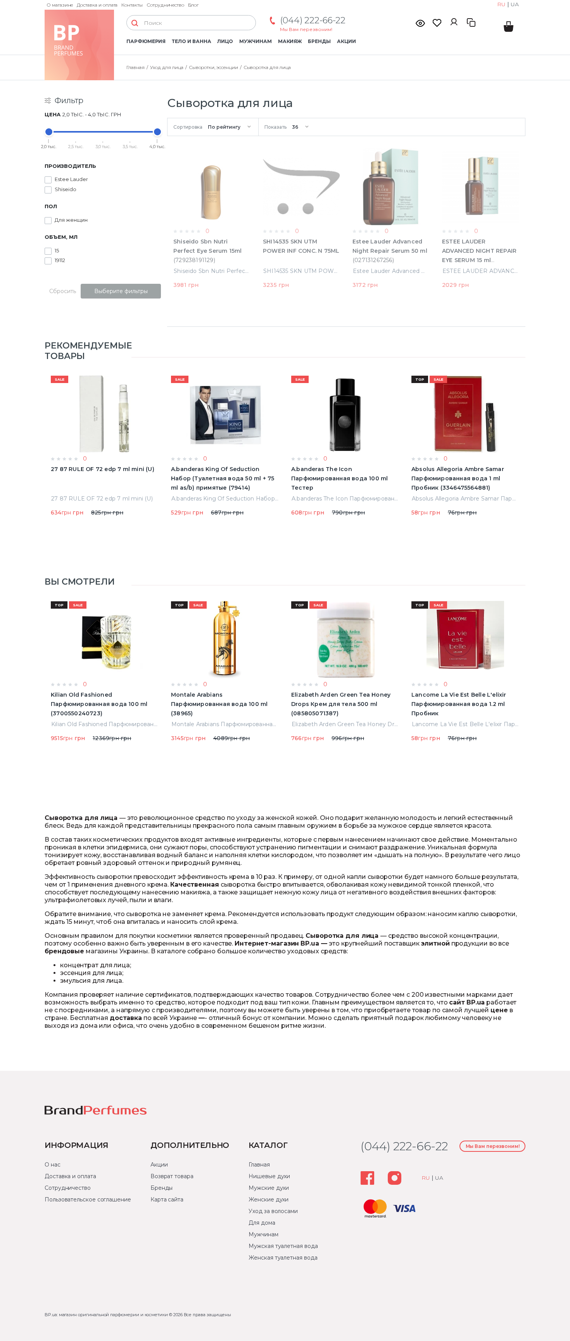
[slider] (49, 131)
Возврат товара (171, 1176)
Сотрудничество (165, 5)
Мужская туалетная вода (283, 1246)
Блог (193, 5)
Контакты (132, 5)
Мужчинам (255, 41)
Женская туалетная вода (283, 1257)
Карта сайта (166, 1199)
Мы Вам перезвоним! (306, 29)
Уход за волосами (273, 1211)
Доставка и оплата (97, 5)
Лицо (225, 41)
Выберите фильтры (121, 291)
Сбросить (62, 291)
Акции (346, 41)
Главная (259, 1164)
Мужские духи (269, 1187)
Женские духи (268, 1199)
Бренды (319, 41)
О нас (52, 1164)
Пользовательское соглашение (88, 1199)
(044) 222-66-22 (312, 20)
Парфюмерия (146, 41)
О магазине (60, 5)
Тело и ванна (191, 41)
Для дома (262, 1222)
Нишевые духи (269, 1176)
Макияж (290, 41)
